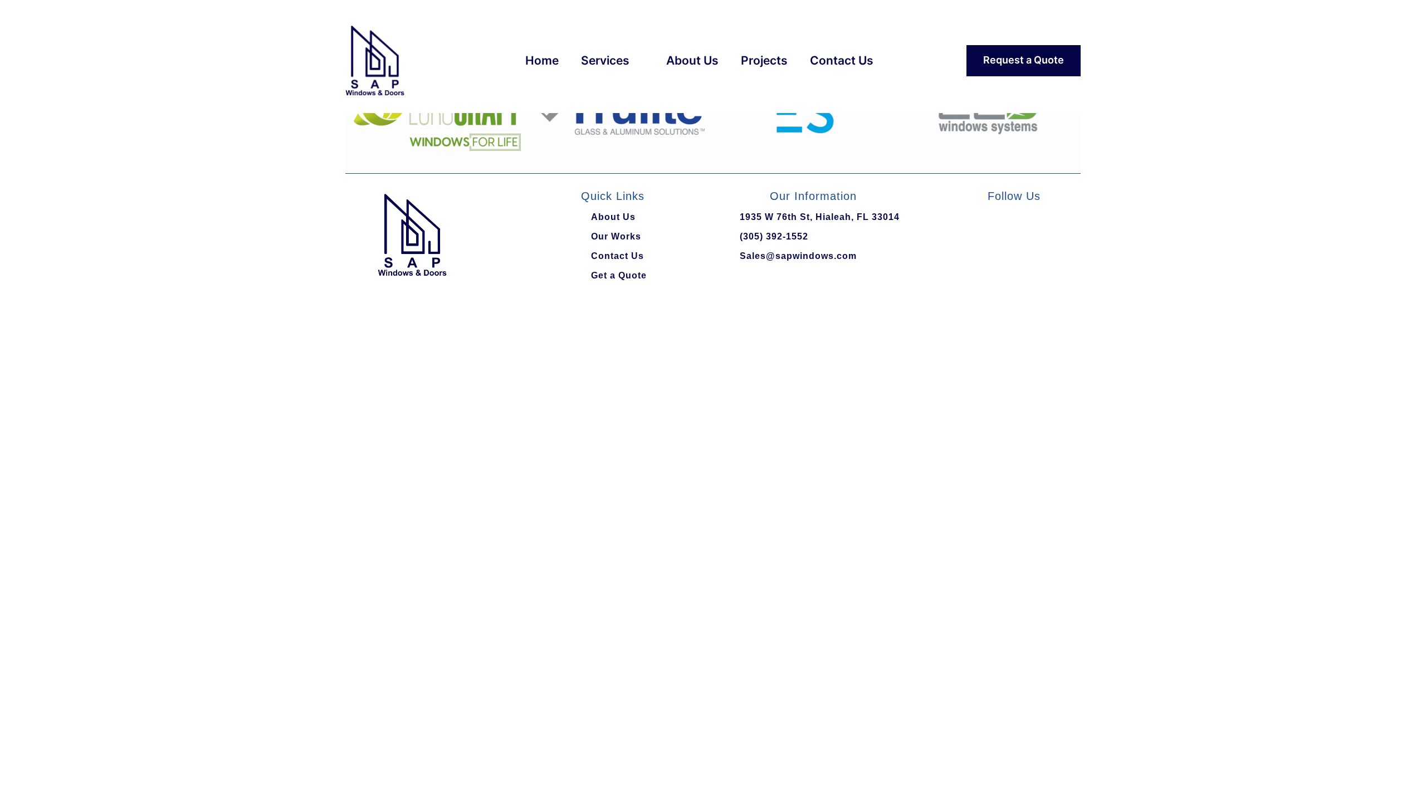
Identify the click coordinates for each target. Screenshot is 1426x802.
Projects (764, 60)
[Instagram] (1057, 223)
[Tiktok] (999, 223)
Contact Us (841, 60)
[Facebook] (970, 223)
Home (542, 60)
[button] (356, 114)
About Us (692, 60)
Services (605, 60)
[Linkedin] (1028, 223)
